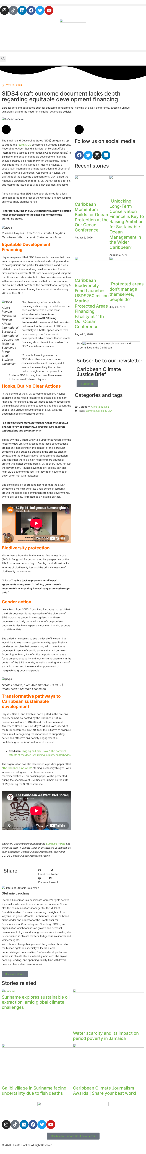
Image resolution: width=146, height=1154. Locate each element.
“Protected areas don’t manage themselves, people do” (127, 291)
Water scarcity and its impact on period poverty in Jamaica (106, 1036)
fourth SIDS (24, 144)
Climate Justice (95, 410)
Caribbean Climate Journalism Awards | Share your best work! (104, 1090)
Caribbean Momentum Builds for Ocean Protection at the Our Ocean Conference (92, 217)
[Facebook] (31, 10)
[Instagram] (4, 10)
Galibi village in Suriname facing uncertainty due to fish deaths (34, 1090)
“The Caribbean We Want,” (17, 767)
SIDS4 (109, 410)
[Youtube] (49, 10)
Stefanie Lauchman (36, 119)
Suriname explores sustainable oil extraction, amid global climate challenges (36, 1002)
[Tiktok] (13, 10)
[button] (73, 5)
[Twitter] (40, 10)
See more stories (14, 974)
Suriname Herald (55, 843)
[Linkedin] (22, 10)
